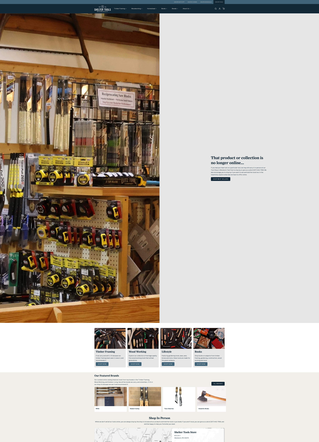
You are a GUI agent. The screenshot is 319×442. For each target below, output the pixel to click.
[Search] (215, 9)
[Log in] (219, 9)
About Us (186, 8)
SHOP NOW (102, 364)
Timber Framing (119, 8)
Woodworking (136, 8)
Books (163, 8)
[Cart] (223, 9)
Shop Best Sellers (220, 179)
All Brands (218, 384)
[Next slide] (223, 389)
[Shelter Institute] (102, 8)
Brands (174, 8)
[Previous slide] (217, 389)
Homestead (151, 8)
